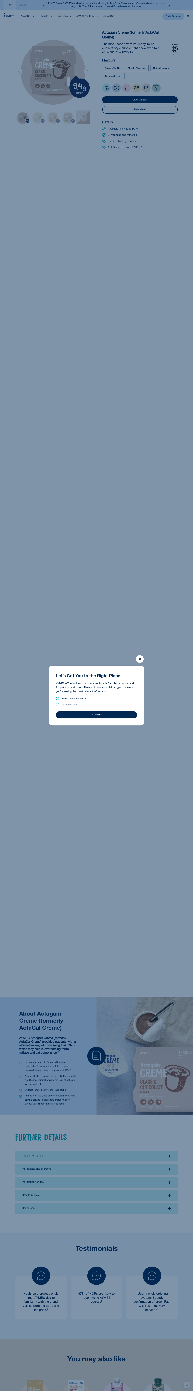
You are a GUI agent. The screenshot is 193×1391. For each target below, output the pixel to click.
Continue (96, 715)
